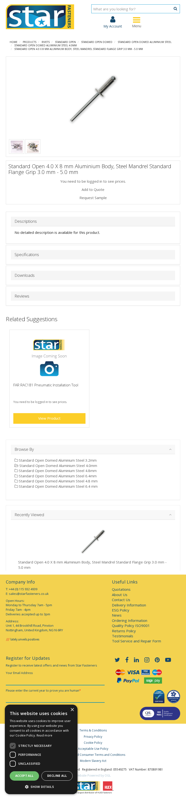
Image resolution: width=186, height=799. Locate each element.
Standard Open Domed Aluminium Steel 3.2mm (57, 460)
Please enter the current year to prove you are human (43, 690)
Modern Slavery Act (93, 761)
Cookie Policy (93, 743)
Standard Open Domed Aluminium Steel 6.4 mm (58, 486)
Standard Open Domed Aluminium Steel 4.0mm (45, 45)
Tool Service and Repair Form (136, 641)
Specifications (27, 254)
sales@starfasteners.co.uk (29, 593)
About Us (119, 594)
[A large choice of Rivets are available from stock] (17, 146)
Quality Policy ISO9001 (131, 625)
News (117, 615)
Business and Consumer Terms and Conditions (93, 755)
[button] (41, 786)
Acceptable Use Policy (93, 749)
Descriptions (26, 221)
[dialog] (41, 749)
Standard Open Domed (96, 42)
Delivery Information (129, 605)
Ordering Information (129, 620)
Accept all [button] (24, 776)
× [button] (72, 710)
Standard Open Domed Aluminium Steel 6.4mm (57, 475)
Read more (45, 735)
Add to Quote (93, 189)
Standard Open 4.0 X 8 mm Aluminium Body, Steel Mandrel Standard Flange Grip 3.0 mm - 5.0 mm (78, 49)
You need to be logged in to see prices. (93, 181)
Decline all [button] (57, 776)
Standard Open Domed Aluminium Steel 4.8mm (57, 470)
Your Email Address (19, 673)
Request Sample (93, 197)
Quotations (121, 589)
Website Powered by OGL (93, 775)
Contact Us (121, 599)
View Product (49, 418)
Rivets (46, 42)
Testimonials (122, 635)
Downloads (25, 275)
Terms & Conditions (93, 730)
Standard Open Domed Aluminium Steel (144, 42)
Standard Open (65, 42)
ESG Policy (120, 610)
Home (13, 42)
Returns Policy (124, 630)
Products (29, 42)
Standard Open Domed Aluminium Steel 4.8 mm (58, 481)
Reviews (22, 296)
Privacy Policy (93, 737)
